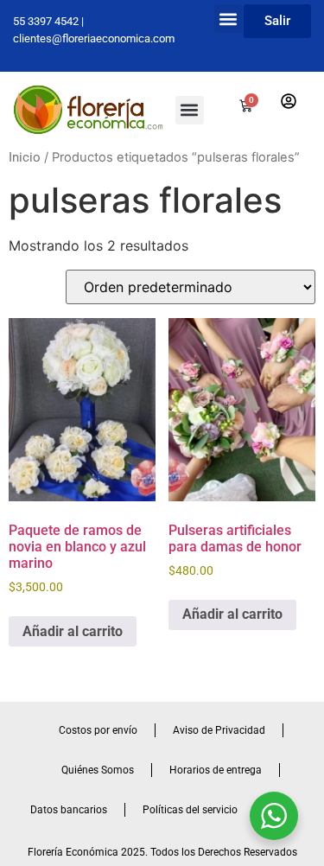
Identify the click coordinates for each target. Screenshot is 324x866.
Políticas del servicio (190, 810)
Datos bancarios (68, 810)
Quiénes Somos (97, 770)
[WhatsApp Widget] (274, 816)
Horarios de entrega (215, 770)
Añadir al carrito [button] (72, 631)
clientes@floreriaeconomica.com (94, 38)
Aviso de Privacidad (219, 730)
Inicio (25, 157)
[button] (228, 18)
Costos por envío (98, 730)
